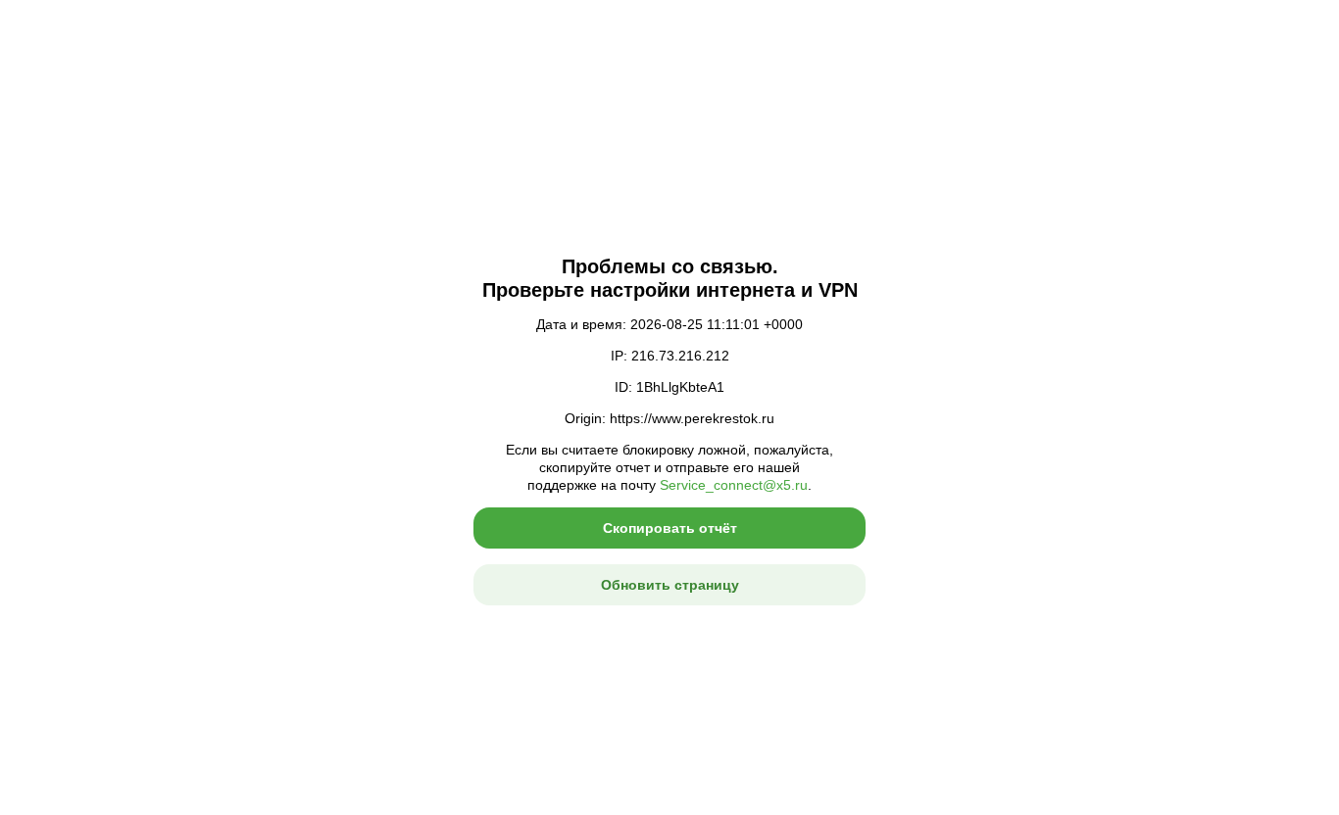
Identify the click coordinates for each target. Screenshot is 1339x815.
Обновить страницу (670, 585)
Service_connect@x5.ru (734, 485)
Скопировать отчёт (670, 528)
